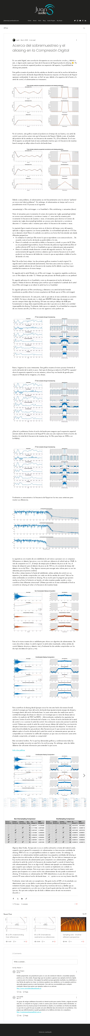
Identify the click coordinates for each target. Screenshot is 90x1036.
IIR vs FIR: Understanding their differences (15, 936)
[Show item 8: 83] (83, 802)
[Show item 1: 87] (9, 802)
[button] (84, 28)
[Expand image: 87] (45, 775)
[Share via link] (26, 898)
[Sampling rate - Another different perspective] (73, 924)
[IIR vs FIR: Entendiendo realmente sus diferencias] (45, 924)
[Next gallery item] (84, 775)
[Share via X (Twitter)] (17, 898)
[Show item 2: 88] (19, 802)
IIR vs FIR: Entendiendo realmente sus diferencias (44, 936)
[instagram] (77, 20)
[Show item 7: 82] (72, 802)
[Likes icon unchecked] (18, 992)
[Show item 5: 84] (51, 802)
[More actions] (76, 40)
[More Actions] (76, 972)
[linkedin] (85, 20)
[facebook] (83, 20)
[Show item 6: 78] (62, 802)
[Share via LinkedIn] (22, 898)
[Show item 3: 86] (30, 802)
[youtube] (80, 20)
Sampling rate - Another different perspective (72, 936)
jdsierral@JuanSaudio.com (11, 20)
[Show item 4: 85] (40, 802)
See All (84, 914)
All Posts (6, 28)
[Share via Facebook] (13, 898)
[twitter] (75, 20)
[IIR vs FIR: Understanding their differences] (16, 924)
